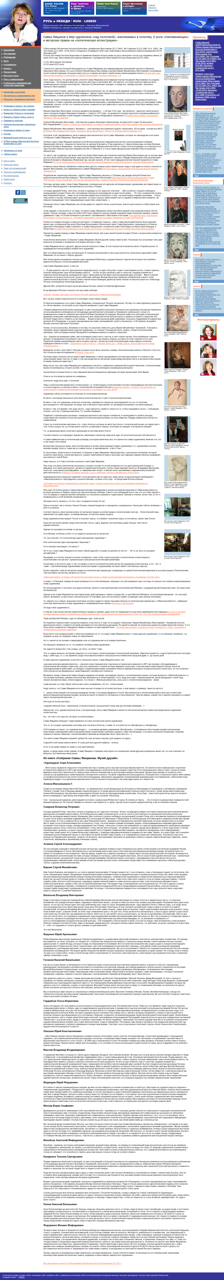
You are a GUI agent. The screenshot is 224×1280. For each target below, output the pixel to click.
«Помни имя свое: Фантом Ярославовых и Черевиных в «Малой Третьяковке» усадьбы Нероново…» (102, 74)
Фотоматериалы (208, 319)
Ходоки (196, 255)
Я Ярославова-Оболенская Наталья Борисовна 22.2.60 (21, 142)
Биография (9, 50)
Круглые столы (11, 76)
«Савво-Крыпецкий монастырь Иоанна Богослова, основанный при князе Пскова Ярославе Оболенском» (104, 229)
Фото (6, 61)
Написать (152, 8)
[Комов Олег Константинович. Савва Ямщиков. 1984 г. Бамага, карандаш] (177, 283)
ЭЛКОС (22, 1277)
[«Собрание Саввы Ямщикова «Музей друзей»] (177, 138)
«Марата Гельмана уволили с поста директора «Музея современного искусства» (100, 473)
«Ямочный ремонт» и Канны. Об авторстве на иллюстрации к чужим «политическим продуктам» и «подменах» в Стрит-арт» (99, 388)
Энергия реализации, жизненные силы (203, 182)
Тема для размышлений (15, 168)
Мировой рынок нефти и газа (18, 138)
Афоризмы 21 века (13, 150)
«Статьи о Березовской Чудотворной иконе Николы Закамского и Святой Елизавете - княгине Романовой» (103, 162)
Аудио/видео (10, 65)
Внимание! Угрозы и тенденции (19, 113)
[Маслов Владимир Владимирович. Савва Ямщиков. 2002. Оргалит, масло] (177, 318)
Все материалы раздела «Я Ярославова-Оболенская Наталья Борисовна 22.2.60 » (82, 1263)
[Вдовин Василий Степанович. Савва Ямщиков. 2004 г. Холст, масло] (177, 210)
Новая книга (9, 179)
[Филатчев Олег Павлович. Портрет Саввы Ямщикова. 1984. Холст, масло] (177, 355)
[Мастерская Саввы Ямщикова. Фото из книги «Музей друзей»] (177, 507)
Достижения (10, 54)
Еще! (196, 176)
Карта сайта (9, 161)
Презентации (10, 72)
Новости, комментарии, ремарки (19, 110)
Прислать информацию (15, 172)
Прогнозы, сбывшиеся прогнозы (19, 99)
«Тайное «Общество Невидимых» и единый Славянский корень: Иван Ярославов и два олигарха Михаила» (111, 124)
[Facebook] (17, 191)
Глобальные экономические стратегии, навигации (17, 84)
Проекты (199, 37)
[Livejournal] (23, 191)
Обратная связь (11, 165)
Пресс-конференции (13, 79)
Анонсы (197, 286)
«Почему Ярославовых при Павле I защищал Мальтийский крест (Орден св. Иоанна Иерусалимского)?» (92, 131)
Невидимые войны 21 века (17, 130)
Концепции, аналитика (14, 92)
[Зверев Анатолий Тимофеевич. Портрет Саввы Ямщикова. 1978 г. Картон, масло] (177, 246)
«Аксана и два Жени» (123, 603)
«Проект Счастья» (84, 352)
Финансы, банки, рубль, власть (19, 117)
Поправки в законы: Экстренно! (19, 106)
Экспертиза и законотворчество (19, 96)
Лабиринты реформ (202, 109)
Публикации (9, 57)
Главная (151, 5)
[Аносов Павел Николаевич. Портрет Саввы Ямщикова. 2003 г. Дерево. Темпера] (177, 173)
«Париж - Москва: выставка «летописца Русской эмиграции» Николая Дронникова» (82, 294)
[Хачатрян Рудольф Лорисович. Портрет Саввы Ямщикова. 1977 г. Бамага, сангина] (177, 392)
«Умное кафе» (10, 154)
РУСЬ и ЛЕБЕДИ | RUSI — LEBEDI (69, 21)
